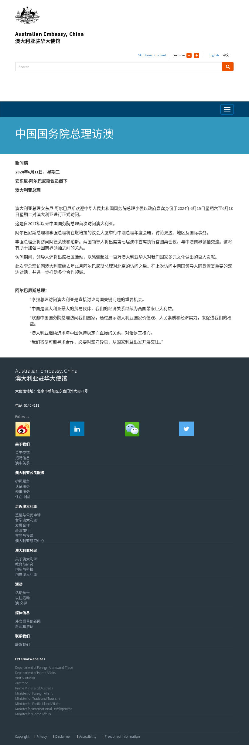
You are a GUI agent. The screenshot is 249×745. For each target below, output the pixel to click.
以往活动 (22, 598)
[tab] (123, 444)
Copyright (22, 736)
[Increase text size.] (196, 55)
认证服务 (22, 486)
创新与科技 (24, 569)
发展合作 (22, 525)
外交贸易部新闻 (28, 621)
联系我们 (22, 644)
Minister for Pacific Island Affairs (37, 703)
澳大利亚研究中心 (29, 540)
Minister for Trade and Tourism (37, 698)
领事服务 (22, 491)
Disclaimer (63, 736)
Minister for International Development (43, 708)
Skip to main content (152, 55)
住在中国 (22, 496)
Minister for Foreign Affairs (34, 693)
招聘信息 (22, 458)
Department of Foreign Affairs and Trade (44, 667)
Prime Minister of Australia (34, 688)
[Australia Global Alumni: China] (77, 429)
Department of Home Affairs (35, 672)
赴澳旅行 (22, 530)
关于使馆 (22, 452)
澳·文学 (21, 603)
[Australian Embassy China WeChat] (131, 429)
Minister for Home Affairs (33, 714)
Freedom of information (122, 736)
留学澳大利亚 (26, 520)
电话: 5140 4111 (27, 405)
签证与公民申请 (28, 515)
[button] (21, 444)
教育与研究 (24, 564)
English (214, 55)
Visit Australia (25, 677)
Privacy (41, 736)
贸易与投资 (24, 535)
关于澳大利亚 (26, 559)
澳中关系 (22, 463)
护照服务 (22, 481)
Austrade (21, 683)
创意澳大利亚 (26, 574)
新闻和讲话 (24, 626)
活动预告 (22, 592)
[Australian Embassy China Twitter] (186, 429)
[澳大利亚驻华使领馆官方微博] (22, 429)
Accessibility (87, 736)
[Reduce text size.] (189, 55)
